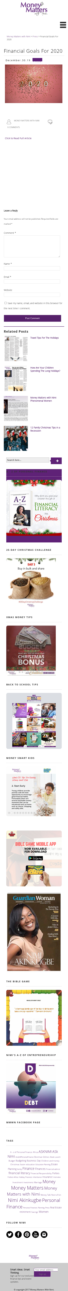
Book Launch (55, 1157)
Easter (22, 1164)
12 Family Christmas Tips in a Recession (45, 429)
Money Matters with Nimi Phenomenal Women (43, 399)
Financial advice (53, 1169)
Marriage (38, 1182)
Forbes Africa (13, 1177)
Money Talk (46, 1194)
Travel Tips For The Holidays (44, 337)
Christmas (14, 1164)
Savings (34, 1212)
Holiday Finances (25, 1177)
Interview (57, 1177)
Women (44, 1212)
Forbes (55, 1173)
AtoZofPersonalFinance (25, 1157)
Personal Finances (30, 1208)
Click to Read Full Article (18, 138)
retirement (25, 1211)
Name (8, 263)
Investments (28, 1182)
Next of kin (56, 1194)
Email (7, 276)
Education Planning (43, 1164)
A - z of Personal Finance (21, 1152)
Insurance (47, 1176)
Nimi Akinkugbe (24, 1200)
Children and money (50, 1160)
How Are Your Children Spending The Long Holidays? (45, 369)
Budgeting (21, 1160)
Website (8, 290)
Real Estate (56, 1207)
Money (49, 1181)
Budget (12, 1160)
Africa (35, 1152)
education (30, 1164)
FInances (40, 1169)
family (19, 1169)
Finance (28, 1168)
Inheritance (37, 1177)
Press (47, 1208)
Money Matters (27, 1187)
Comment (10, 232)
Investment (18, 1182)
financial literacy (19, 1173)
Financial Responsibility (41, 1173)
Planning (41, 1208)
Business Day (34, 1160)
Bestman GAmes (42, 1157)
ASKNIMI (45, 1151)
